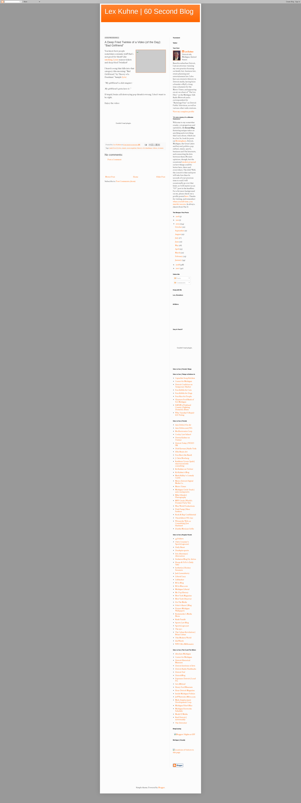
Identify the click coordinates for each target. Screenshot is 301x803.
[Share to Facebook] (156, 145)
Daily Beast (180, 547)
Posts (178, 278)
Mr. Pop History (181, 592)
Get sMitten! (180, 684)
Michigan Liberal (182, 589)
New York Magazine (183, 596)
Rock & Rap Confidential (185, 515)
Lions (115, 60)
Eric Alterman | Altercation (181, 555)
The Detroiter (181, 723)
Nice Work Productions (185, 506)
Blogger (161, 787)
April (177, 249)
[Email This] (150, 145)
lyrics (119, 148)
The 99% (178, 629)
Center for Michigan (183, 381)
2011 (177, 220)
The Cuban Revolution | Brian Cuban (185, 633)
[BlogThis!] (152, 145)
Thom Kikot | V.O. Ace (184, 518)
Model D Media (181, 714)
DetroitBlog (180, 675)
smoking (108, 60)
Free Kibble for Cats (183, 390)
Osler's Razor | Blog (183, 605)
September (180, 231)
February (179, 256)
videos (154, 148)
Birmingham (180, 141)
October (178, 227)
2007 (178, 268)
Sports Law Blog (182, 623)
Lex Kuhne (188, 52)
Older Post (160, 177)
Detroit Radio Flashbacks (185, 669)
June (177, 242)
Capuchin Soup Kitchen (185, 378)
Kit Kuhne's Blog (182, 472)
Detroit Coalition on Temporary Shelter (183, 385)
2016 (178, 216)
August (178, 234)
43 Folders (179, 539)
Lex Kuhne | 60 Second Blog (149, 11)
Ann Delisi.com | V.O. (183, 428)
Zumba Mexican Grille (184, 529)
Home (135, 177)
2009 (178, 224)
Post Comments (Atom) (125, 181)
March (178, 253)
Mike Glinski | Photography (181, 496)
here (186, 196)
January (178, 260)
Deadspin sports (182, 550)
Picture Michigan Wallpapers (182, 609)
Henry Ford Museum (183, 687)
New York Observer (183, 599)
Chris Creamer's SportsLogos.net (182, 543)
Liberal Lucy (180, 576)
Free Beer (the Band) (183, 455)
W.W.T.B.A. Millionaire (184, 644)
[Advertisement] (147, 27)
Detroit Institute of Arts (185, 666)
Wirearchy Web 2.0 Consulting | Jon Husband (183, 523)
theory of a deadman (144, 148)
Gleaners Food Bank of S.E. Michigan (184, 400)
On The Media (181, 602)
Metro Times (180, 486)
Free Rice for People (183, 396)
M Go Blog (179, 583)
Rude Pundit (180, 619)
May (177, 245)
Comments (180, 283)
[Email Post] (145, 145)
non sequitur (131, 148)
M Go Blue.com (181, 586)
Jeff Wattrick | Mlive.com (185, 697)
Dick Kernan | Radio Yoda (185, 448)
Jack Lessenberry (182, 573)
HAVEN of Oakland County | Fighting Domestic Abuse (183, 407)
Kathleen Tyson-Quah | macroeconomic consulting (185, 463)
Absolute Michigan (183, 654)
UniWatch (179, 641)
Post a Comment (114, 159)
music (124, 148)
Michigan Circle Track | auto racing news (184, 491)
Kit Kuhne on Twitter (184, 469)
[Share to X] (154, 145)
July (177, 238)
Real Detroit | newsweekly (181, 718)
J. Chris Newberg (182, 458)
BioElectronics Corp (183, 431)
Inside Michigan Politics (185, 694)
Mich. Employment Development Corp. (183, 701)
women (160, 148)
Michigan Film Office (183, 705)
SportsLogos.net (182, 626)
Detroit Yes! (180, 672)
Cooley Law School (183, 434)
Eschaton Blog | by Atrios (185, 559)
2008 (178, 265)
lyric (124, 77)
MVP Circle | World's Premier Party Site (183, 501)
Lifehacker (179, 580)
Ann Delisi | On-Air (183, 425)
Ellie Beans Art (181, 452)
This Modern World (183, 638)
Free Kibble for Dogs (183, 393)
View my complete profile (183, 111)
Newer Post (110, 177)
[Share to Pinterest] (159, 145)
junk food (113, 148)
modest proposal (189, 162)
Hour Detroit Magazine (185, 690)
